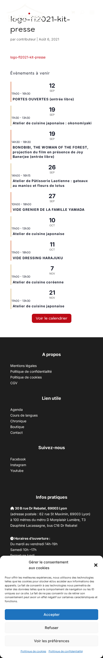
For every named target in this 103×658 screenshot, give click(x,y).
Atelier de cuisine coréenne (38, 282)
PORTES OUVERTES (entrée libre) (43, 99)
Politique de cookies (33, 651)
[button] (95, 565)
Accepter (52, 614)
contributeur (26, 39)
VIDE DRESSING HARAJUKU (38, 258)
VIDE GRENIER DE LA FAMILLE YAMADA (49, 209)
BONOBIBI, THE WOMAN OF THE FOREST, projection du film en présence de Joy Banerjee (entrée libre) (51, 152)
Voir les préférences (51, 641)
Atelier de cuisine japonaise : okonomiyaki (52, 123)
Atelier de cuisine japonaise (39, 234)
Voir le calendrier (52, 318)
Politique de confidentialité (66, 651)
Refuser (51, 627)
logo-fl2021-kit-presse (28, 57)
